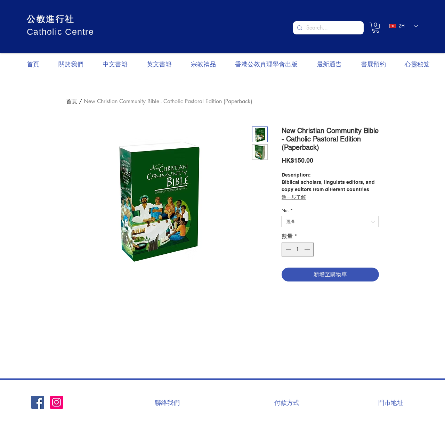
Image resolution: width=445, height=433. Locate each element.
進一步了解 (294, 197)
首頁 (71, 101)
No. (287, 210)
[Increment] (308, 249)
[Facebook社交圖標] (37, 402)
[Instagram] (56, 402)
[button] (376, 28)
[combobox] (330, 221)
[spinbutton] (297, 249)
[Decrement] (287, 249)
